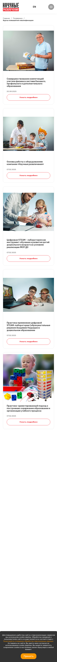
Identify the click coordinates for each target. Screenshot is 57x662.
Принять (28, 656)
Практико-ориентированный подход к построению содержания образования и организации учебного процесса (28, 408)
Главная (6, 18)
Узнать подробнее (29, 97)
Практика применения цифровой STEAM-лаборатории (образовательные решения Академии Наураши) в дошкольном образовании (28, 326)
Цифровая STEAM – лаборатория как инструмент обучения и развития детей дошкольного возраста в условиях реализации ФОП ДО (28, 244)
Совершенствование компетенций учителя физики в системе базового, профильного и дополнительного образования (26, 82)
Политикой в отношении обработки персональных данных (28, 641)
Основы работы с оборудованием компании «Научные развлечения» (25, 163)
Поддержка (18, 18)
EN (34, 6)
